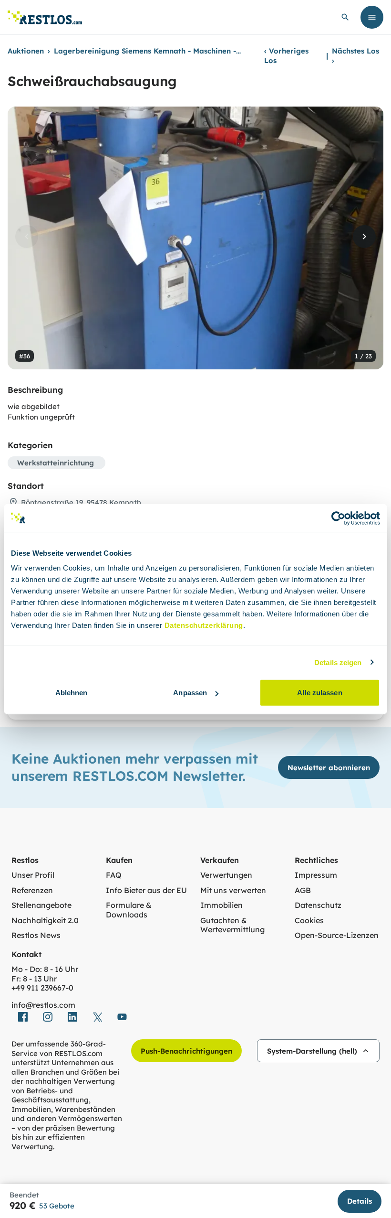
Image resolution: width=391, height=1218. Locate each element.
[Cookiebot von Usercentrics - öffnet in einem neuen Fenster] (338, 518)
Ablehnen (71, 693)
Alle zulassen (319, 693)
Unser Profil (32, 875)
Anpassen (190, 693)
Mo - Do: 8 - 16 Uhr (44, 969)
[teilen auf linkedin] (72, 1017)
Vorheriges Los (286, 55)
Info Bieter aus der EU (146, 890)
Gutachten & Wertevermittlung (232, 925)
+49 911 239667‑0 (42, 987)
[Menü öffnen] (371, 17)
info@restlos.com (43, 1005)
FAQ (114, 875)
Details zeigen (337, 662)
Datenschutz (318, 905)
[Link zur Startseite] (45, 17)
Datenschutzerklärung (204, 625)
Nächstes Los (355, 55)
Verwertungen (226, 875)
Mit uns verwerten (233, 890)
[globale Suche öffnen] (345, 17)
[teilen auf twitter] (97, 1017)
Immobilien (221, 905)
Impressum (316, 875)
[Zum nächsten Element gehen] (364, 236)
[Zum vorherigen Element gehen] (26, 236)
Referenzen (32, 890)
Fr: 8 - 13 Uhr (34, 978)
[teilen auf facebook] (22, 1017)
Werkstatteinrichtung (55, 462)
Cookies (309, 920)
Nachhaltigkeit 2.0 (45, 920)
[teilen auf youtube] (122, 1017)
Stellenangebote (41, 905)
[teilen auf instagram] (47, 1017)
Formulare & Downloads (129, 910)
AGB (303, 890)
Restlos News (36, 935)
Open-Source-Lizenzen (337, 935)
